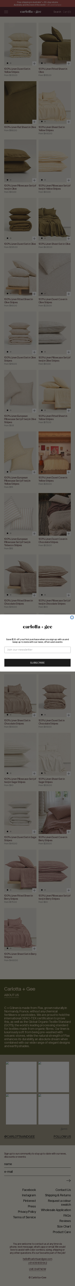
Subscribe (37, 663)
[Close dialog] (72, 617)
